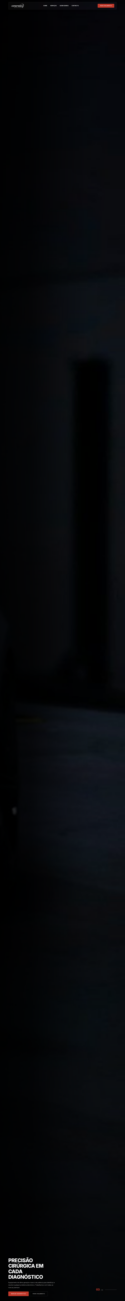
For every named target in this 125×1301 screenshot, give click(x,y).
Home (45, 5)
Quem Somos (64, 5)
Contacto (75, 5)
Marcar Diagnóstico (18, 1293)
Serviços (53, 5)
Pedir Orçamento (106, 5)
